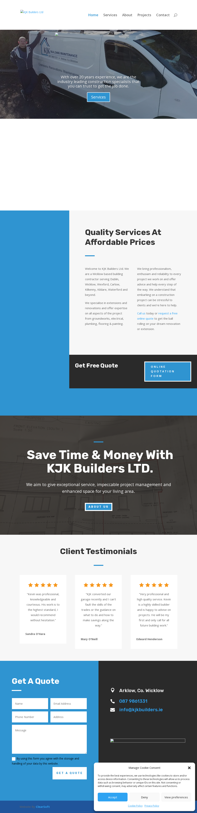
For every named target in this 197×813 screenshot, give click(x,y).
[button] (189, 768)
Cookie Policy (135, 805)
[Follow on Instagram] (148, 672)
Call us (141, 313)
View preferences (176, 797)
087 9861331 (133, 701)
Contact (163, 15)
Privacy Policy (151, 805)
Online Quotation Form (163, 371)
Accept (112, 797)
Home (93, 15)
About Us (98, 506)
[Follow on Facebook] (138, 672)
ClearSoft (43, 807)
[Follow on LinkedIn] (157, 672)
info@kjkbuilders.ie (141, 709)
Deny (144, 797)
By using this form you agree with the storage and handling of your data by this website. (45, 761)
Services (110, 15)
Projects (144, 15)
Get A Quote (69, 773)
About (127, 15)
